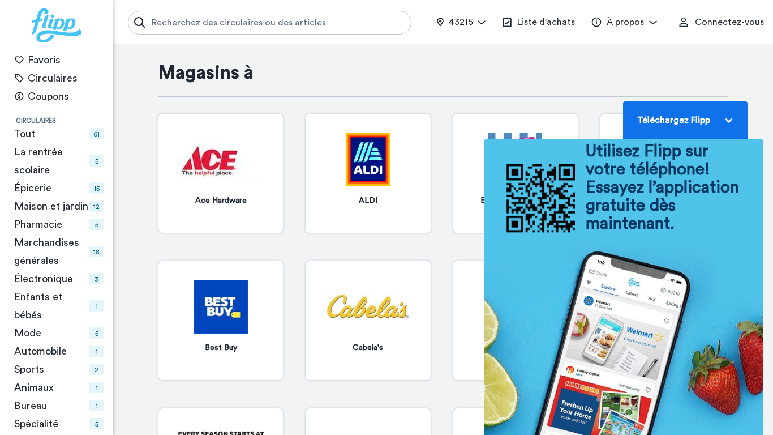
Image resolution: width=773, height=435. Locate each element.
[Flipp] (56, 25)
